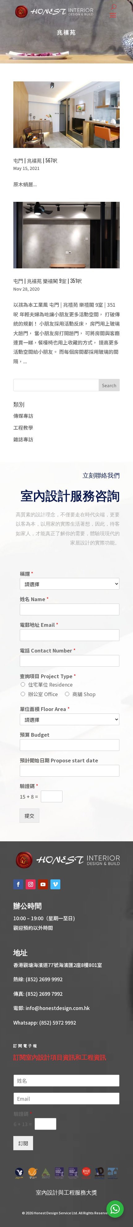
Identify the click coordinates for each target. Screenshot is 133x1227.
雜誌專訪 (23, 439)
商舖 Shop (84, 694)
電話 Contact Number (47, 650)
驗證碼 (29, 786)
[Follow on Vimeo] (55, 884)
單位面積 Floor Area (45, 709)
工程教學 (23, 427)
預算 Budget (34, 734)
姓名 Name (34, 599)
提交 (29, 815)
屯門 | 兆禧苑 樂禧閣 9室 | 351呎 (47, 280)
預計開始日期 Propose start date (59, 760)
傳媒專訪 (23, 415)
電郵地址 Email (39, 625)
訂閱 (23, 1143)
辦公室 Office (43, 694)
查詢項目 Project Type (48, 676)
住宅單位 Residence (50, 684)
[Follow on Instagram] (31, 884)
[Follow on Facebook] (18, 884)
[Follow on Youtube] (43, 884)
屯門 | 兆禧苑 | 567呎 (35, 160)
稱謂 (26, 573)
